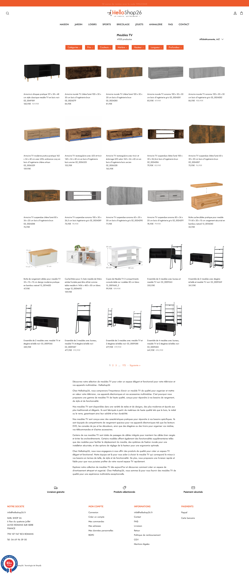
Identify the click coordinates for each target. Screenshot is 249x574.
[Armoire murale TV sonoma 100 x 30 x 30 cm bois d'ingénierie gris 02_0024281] (165, 72)
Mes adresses (94, 526)
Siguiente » (135, 365)
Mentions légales (141, 544)
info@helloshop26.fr (16, 512)
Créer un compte (96, 516)
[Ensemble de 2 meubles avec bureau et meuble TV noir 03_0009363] (165, 257)
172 (124, 365)
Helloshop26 (18, 565)
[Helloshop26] (124, 13)
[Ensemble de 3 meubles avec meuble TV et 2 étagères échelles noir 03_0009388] (124, 319)
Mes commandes (96, 521)
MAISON (64, 24)
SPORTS (106, 24)
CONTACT (184, 24)
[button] (74, 47)
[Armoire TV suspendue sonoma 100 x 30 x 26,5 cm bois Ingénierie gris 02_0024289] (83, 195)
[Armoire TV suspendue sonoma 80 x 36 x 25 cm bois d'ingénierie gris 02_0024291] (165, 195)
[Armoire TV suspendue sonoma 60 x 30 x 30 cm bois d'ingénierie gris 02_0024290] (124, 195)
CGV (136, 539)
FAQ (170, 24)
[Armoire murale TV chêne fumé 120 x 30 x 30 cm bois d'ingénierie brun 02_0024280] (124, 72)
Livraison (138, 526)
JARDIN (78, 24)
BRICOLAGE (123, 24)
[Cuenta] (234, 13)
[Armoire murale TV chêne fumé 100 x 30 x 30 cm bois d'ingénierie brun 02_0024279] (83, 72)
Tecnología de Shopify (33, 565)
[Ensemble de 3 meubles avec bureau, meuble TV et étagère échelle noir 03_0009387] (83, 319)
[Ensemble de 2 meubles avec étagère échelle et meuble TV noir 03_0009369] (206, 257)
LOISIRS (92, 24)
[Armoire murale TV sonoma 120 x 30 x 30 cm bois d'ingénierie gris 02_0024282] (206, 72)
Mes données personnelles (100, 530)
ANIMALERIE (155, 24)
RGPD (91, 535)
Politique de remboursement (147, 535)
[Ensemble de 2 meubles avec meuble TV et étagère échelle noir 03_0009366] (42, 319)
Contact (137, 516)
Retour (137, 530)
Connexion (93, 512)
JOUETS (139, 24)
